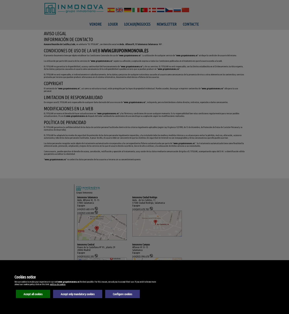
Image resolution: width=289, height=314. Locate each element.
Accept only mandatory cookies (78, 294)
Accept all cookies (33, 294)
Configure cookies (122, 294)
